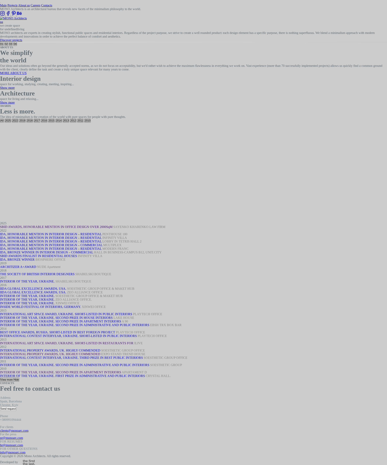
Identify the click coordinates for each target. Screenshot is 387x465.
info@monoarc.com (12, 452)
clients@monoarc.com (14, 430)
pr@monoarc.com (11, 438)
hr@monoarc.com (11, 445)
